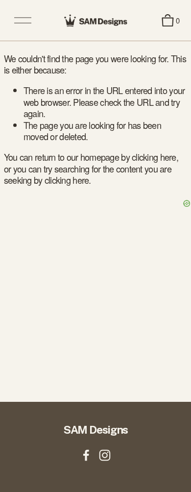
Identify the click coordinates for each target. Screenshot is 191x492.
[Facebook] (86, 455)
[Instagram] (105, 455)
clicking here (154, 156)
